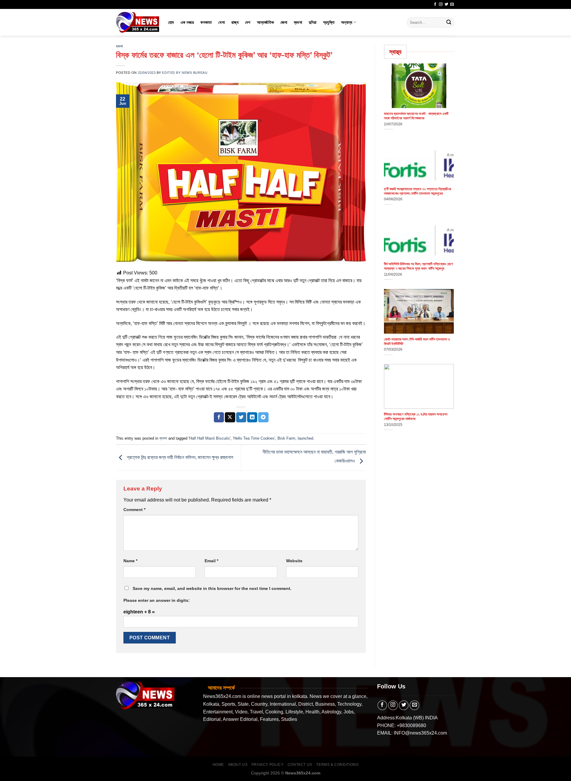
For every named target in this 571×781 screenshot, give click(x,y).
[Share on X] (230, 417)
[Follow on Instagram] (441, 4)
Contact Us (300, 765)
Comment (134, 509)
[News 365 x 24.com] (137, 22)
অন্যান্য (346, 22)
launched (305, 438)
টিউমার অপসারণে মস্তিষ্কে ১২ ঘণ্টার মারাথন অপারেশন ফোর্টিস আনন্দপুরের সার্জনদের (415, 417)
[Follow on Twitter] (446, 4)
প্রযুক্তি (329, 22)
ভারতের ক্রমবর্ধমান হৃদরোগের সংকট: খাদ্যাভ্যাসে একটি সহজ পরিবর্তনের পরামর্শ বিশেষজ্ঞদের (416, 116)
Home (218, 765)
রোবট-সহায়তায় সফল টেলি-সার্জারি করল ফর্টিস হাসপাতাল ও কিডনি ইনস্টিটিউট (417, 342)
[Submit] (449, 22)
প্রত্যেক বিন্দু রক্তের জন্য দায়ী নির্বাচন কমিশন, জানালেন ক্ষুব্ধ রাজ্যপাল (179, 457)
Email (211, 560)
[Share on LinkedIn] (252, 417)
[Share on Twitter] (241, 417)
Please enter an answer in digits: (156, 600)
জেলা (283, 22)
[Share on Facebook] (219, 417)
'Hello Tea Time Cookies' (254, 438)
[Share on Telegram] (263, 417)
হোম (171, 22)
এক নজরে (187, 22)
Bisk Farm (286, 438)
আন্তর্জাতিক (265, 22)
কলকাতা (206, 22)
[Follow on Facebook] (435, 4)
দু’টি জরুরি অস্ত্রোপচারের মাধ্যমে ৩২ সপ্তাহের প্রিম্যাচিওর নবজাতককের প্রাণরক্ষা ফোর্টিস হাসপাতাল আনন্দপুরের (417, 191)
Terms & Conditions (337, 765)
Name (130, 560)
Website (294, 560)
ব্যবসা (298, 22)
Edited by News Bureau (184, 72)
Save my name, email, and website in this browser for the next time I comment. (212, 588)
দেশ (247, 22)
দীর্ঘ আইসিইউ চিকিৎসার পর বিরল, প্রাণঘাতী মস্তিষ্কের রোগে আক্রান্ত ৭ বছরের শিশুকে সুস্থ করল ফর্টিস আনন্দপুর (418, 266)
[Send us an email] (452, 4)
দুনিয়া (312, 22)
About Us (238, 765)
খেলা (221, 22)
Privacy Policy (268, 765)
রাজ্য (235, 22)
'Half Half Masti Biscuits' (209, 438)
